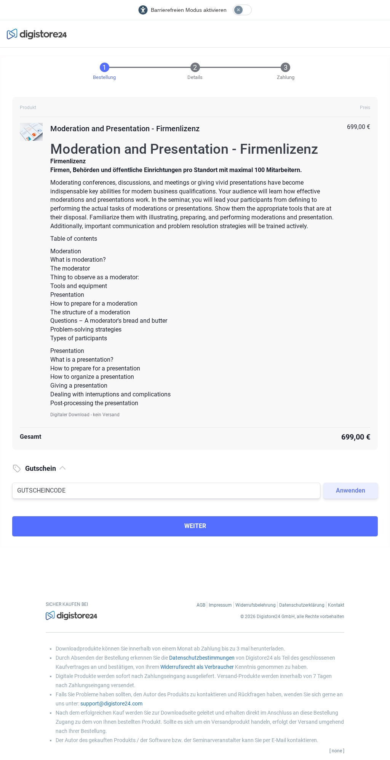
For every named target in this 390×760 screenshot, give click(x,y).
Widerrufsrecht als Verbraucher (197, 667)
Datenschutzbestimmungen (202, 658)
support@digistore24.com (111, 703)
